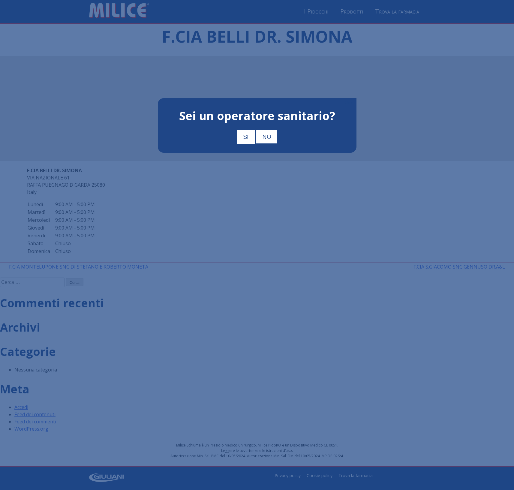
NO (266, 137)
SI (246, 137)
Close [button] (349, 103)
